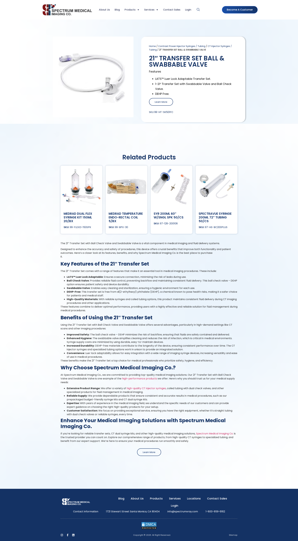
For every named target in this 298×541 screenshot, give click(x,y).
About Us (104, 9)
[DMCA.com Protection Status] (149, 528)
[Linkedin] (73, 535)
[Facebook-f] (67, 535)
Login (188, 9)
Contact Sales (171, 9)
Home (152, 46)
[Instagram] (62, 535)
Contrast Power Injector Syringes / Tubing (181, 46)
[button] (198, 10)
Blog (117, 9)
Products (129, 9)
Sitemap (233, 535)
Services (149, 9)
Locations (194, 498)
